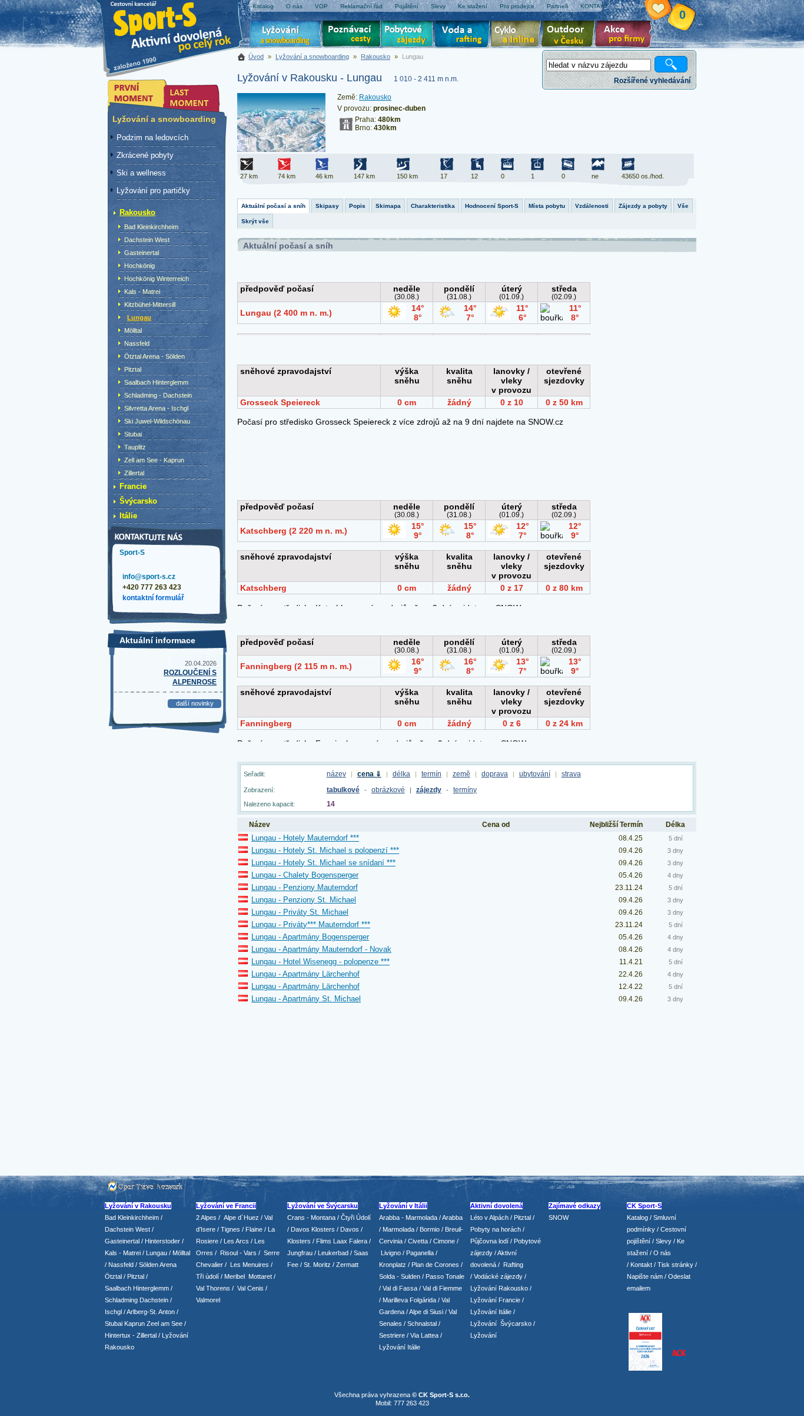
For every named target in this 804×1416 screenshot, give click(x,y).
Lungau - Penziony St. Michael (303, 899)
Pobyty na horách (495, 1229)
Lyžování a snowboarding (312, 56)
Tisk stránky (675, 1264)
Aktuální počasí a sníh (273, 206)
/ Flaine (252, 1229)
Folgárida (423, 1299)
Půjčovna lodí (489, 1241)
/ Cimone (442, 1241)
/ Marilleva (393, 1299)
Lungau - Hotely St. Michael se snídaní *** (323, 862)
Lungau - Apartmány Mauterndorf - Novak (321, 949)
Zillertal (134, 473)
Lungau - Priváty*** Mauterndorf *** (310, 924)
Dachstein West (147, 239)
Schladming (122, 1299)
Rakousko (375, 56)
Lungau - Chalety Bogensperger (304, 875)
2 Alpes (206, 1217)
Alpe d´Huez (242, 1217)
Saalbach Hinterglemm (156, 382)
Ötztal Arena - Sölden (154, 356)
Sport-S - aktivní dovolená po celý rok (178, 25)
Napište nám (645, 1276)
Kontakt (641, 1264)
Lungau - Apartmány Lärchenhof (305, 974)
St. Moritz (317, 1264)
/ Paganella (418, 1252)
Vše (683, 206)
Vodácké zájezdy (498, 1276)
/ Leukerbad (331, 1252)
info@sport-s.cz (148, 577)
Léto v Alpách (489, 1217)
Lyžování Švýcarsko (500, 1323)
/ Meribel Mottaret (246, 1276)
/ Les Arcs (234, 1241)
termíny (465, 790)
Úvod (256, 56)
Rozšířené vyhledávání (652, 81)
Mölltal (133, 330)
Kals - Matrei (142, 291)
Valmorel (208, 1299)
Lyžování (286, 35)
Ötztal (113, 1276)
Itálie (128, 515)
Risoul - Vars (238, 1252)
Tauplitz (135, 447)
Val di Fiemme (442, 1288)
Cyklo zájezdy (518, 35)
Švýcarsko (138, 501)
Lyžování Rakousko (499, 1288)
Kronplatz (392, 1264)
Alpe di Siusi (426, 1311)
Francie (133, 486)
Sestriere (392, 1335)
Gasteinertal (141, 252)
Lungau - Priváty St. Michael (299, 912)
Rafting (513, 1264)
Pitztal (132, 369)
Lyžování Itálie (399, 1347)
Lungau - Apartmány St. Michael (306, 998)
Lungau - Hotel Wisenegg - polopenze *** (320, 961)
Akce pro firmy (626, 35)
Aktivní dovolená (570, 35)
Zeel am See (164, 1323)
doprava (494, 774)
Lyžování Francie (495, 1299)
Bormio (430, 1229)
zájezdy (428, 790)
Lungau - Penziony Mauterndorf (304, 887)
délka (401, 774)
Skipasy (327, 206)
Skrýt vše (255, 221)
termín (431, 774)
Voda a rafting (464, 35)
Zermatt (347, 1264)
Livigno (391, 1252)
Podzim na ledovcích (152, 137)
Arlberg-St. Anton (151, 1311)
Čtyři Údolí (356, 1217)
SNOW (559, 1217)
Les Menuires (249, 1264)
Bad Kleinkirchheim (151, 226)
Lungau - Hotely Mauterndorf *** (305, 837)
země (461, 774)
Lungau (139, 317)
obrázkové (388, 790)
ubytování (534, 774)
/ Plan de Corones (433, 1264)
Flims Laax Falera (341, 1241)
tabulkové (343, 790)
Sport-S (132, 552)
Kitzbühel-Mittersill (149, 304)
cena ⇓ (369, 774)
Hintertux (118, 1335)
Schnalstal (422, 1323)
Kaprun (134, 1323)
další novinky (195, 703)
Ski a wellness (141, 172)
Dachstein (153, 1299)
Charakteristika (433, 206)
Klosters (299, 1241)
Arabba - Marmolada (408, 1217)
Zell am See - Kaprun (154, 460)
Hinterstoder (162, 1241)
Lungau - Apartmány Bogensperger (310, 936)
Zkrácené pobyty (145, 155)
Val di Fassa (400, 1288)
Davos (349, 1229)
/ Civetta (416, 1241)
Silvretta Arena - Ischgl (156, 408)
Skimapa (388, 206)
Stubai (133, 434)
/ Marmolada (396, 1229)
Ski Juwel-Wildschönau (157, 421)
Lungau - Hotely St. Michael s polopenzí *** (325, 850)
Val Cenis (250, 1288)
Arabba (452, 1217)
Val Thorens (213, 1288)
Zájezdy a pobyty (643, 206)
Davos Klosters (313, 1229)
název (336, 774)
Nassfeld (136, 343)
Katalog (637, 1217)
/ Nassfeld (119, 1264)
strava (571, 774)
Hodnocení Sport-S (492, 206)
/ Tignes (228, 1229)
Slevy (664, 1241)
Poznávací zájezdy (352, 35)
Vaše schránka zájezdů (665, 10)
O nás (662, 1252)
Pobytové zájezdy (408, 35)
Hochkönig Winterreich (156, 278)
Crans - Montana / (314, 1217)
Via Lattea (424, 1335)
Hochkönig (139, 265)
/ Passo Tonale (443, 1276)
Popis (357, 206)
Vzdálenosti (592, 206)
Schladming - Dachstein (158, 395)
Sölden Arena (158, 1264)
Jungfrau (300, 1252)
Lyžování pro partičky (153, 190)
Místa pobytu (547, 206)
